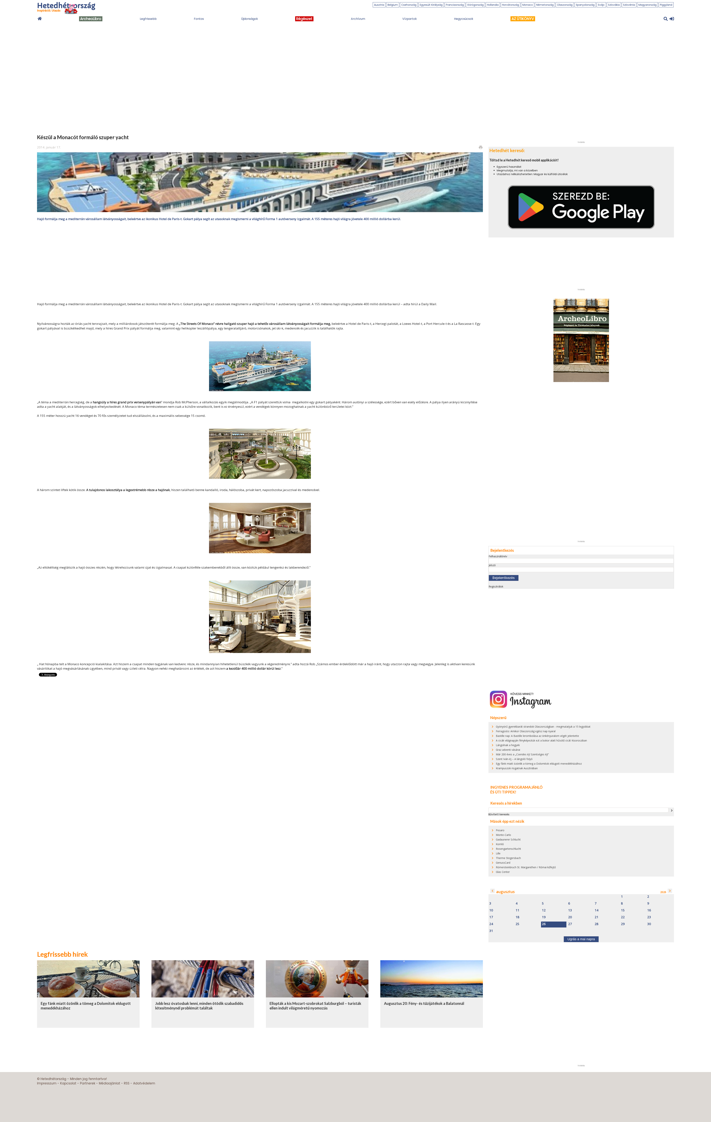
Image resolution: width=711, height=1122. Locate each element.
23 (649, 917)
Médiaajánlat (109, 1083)
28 (596, 924)
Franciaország (455, 5)
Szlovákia (614, 5)
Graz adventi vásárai (508, 749)
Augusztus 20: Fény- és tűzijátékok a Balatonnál (424, 1003)
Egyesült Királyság (431, 5)
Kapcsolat (68, 1083)
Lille (498, 853)
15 (623, 910)
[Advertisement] (260, 261)
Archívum (358, 19)
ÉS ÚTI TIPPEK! (503, 792)
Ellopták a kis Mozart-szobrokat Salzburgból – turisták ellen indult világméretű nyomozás (315, 1005)
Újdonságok (249, 19)
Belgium (393, 5)
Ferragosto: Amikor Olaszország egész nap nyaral (525, 731)
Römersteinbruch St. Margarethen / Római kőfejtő (526, 867)
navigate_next (672, 810)
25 (517, 924)
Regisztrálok (496, 586)
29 (623, 924)
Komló (500, 844)
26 (544, 924)
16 (649, 910)
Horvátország (510, 5)
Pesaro (500, 830)
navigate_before (492, 891)
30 (649, 924)
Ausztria (379, 5)
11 (517, 910)
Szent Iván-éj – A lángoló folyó (514, 759)
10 (491, 910)
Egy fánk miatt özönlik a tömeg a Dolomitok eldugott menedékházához (539, 763)
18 (517, 917)
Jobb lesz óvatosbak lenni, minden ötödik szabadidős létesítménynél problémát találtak (199, 1005)
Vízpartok (409, 19)
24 (491, 924)
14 (596, 910)
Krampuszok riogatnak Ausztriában (517, 768)
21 (596, 917)
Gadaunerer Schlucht (508, 839)
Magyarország (647, 5)
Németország (545, 5)
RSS (126, 1083)
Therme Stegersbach (508, 858)
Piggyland (666, 5)
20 (570, 917)
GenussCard (503, 862)
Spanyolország (585, 5)
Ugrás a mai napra (581, 939)
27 (570, 924)
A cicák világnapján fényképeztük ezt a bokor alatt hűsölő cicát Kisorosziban (541, 740)
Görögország (475, 5)
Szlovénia (629, 5)
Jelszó (492, 565)
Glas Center (503, 872)
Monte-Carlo (503, 835)
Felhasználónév (498, 556)
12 (544, 910)
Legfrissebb (148, 19)
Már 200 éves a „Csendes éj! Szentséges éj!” (522, 754)
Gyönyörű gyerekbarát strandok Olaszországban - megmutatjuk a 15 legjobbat (543, 726)
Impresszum (46, 1083)
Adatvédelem (144, 1083)
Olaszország (565, 5)
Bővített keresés (498, 814)
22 (623, 917)
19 (544, 917)
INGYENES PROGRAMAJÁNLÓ (516, 787)
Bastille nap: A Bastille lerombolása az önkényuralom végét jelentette (537, 736)
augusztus (505, 891)
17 (491, 917)
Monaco (527, 5)
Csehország (408, 5)
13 (570, 910)
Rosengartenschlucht (508, 848)
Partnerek (87, 1083)
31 (491, 931)
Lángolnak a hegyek (508, 745)
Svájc (601, 5)
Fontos (199, 19)
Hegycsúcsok (463, 19)
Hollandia (493, 5)
